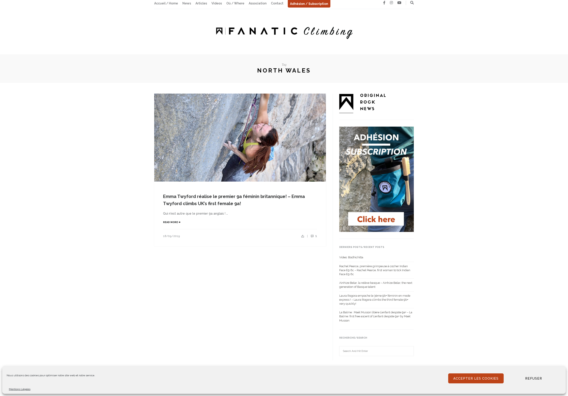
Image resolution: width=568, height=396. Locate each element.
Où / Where (235, 3)
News (186, 3)
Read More (171, 222)
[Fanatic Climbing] (284, 31)
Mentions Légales (19, 389)
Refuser (533, 378)
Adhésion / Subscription (309, 4)
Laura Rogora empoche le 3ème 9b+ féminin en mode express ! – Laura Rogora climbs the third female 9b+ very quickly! (374, 299)
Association (257, 3)
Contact (277, 3)
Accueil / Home (166, 3)
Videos (216, 3)
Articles (201, 3)
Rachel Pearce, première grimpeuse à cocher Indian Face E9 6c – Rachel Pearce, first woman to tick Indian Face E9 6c (374, 270)
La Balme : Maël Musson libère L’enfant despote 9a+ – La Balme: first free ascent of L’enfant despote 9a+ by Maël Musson (375, 316)
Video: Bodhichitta (351, 257)
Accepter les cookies (476, 378)
